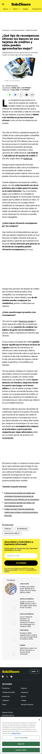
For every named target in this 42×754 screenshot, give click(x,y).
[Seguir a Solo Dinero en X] (7, 676)
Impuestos (24, 692)
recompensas (22, 529)
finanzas (7, 529)
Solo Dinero (5, 30)
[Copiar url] (32, 95)
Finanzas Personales (17, 30)
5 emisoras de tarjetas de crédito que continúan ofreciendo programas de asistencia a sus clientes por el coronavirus (21, 496)
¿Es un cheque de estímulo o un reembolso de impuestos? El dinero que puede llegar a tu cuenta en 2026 (27, 621)
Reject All (21, 744)
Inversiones (6, 696)
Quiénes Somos (7, 712)
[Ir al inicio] (10, 671)
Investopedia (7, 438)
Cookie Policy (16, 733)
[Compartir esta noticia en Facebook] (15, 95)
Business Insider (26, 321)
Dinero (15, 9)
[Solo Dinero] (21, 4)
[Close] (39, 719)
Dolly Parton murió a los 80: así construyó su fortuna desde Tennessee (28, 651)
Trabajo (25, 9)
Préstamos (24, 630)
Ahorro (5, 9)
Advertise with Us (8, 715)
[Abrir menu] (3, 4)
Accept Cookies (21, 750)
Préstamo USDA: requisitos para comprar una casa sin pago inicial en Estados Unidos (28, 636)
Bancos (23, 696)
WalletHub (27, 158)
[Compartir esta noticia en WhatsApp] (10, 95)
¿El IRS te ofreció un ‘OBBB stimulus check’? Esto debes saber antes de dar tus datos (28, 604)
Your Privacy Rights (21, 737)
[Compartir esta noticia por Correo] (26, 95)
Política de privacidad (10, 570)
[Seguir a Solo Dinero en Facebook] (3, 676)
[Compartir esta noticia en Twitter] (21, 95)
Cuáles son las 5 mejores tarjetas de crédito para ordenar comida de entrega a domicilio (21, 512)
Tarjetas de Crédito (31, 30)
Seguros (24, 688)
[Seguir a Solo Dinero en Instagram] (11, 676)
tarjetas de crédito (12, 533)
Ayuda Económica (27, 599)
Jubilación (24, 584)
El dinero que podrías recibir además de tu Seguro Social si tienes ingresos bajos (28, 589)
